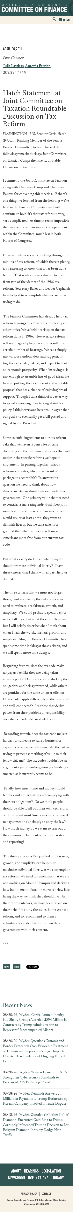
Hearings (31, 1170)
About (16, 1170)
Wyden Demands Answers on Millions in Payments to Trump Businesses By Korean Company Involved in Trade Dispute (35, 1099)
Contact (46, 1193)
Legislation (51, 1170)
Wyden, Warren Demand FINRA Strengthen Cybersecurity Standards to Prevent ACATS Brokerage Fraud (35, 1077)
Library (57, 1177)
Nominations (38, 1177)
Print (6, 966)
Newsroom (16, 1177)
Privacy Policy (29, 1193)
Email (16, 966)
